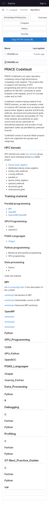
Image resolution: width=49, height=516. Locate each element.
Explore (11, 3)
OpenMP (12, 212)
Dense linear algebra (17, 165)
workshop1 (9, 295)
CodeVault (13, 10)
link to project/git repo (14, 287)
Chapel (11, 241)
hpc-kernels (31, 154)
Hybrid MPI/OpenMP (17, 215)
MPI (10, 209)
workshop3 (9, 305)
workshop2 (9, 300)
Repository (35, 10)
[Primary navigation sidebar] (3, 10)
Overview (42, 17)
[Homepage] (3, 3)
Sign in (43, 3)
